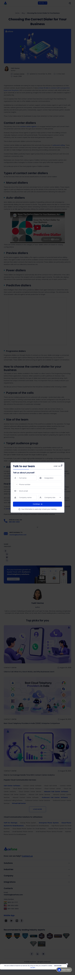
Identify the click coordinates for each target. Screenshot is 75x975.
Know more (57, 966)
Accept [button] (32, 968)
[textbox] (50, 497)
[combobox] (15, 484)
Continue (36, 504)
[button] (64, 969)
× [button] (67, 964)
